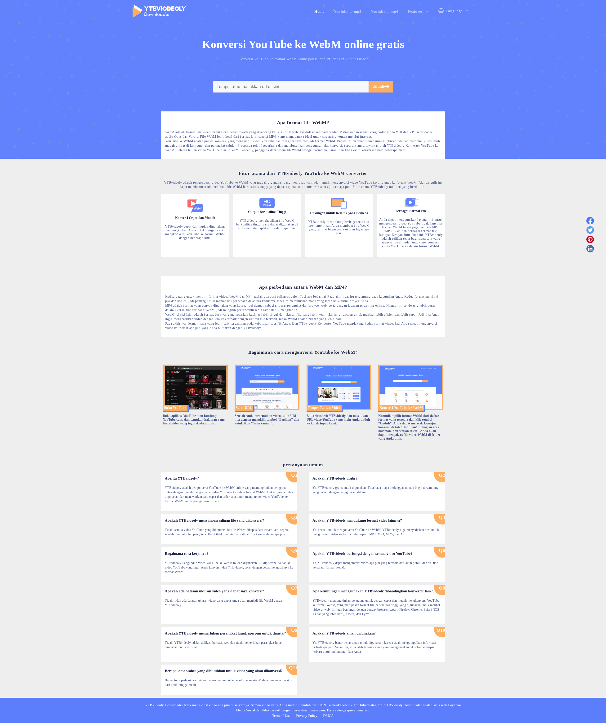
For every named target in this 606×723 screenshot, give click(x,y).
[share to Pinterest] (590, 240)
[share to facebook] (590, 221)
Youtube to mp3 (347, 11)
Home (319, 11)
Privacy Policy (306, 716)
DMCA (328, 716)
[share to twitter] (590, 231)
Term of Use (281, 716)
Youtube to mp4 (384, 11)
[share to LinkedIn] (590, 249)
